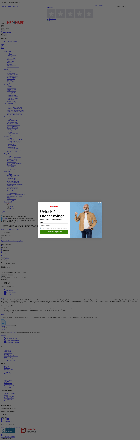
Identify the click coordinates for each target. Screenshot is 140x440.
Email (41, 222)
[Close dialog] (99, 203)
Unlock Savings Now (54, 232)
